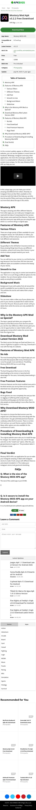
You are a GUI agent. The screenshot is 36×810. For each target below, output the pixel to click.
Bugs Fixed (10, 131)
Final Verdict (9, 142)
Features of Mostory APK (14, 86)
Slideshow (10, 104)
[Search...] (28, 1)
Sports (3, 681)
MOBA (3, 658)
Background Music (13, 101)
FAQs (7, 145)
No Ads (9, 121)
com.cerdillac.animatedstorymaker (24, 51)
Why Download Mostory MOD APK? (17, 134)
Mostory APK (9, 82)
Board (3, 639)
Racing (3, 670)
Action (3, 628)
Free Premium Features (15, 127)
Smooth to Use (12, 98)
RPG (2, 673)
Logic (3, 655)
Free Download (12, 124)
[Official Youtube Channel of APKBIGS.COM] (18, 796)
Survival (4, 689)
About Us (5, 805)
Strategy (4, 685)
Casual (3, 647)
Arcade (3, 636)
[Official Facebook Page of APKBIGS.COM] (7, 796)
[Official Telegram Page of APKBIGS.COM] (29, 796)
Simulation (4, 677)
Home (3, 8)
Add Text (10, 95)
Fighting (4, 651)
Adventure (4, 632)
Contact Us (18, 807)
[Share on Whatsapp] (24, 515)
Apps (8, 8)
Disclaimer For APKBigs (16, 805)
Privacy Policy (28, 805)
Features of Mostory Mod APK (15, 118)
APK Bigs (12, 23)
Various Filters (12, 89)
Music (3, 662)
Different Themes (13, 92)
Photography (15, 8)
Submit (5, 552)
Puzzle (3, 666)
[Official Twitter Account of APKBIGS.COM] (12, 796)
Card (2, 643)
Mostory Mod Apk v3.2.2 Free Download (11, 10)
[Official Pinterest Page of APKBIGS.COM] (23, 796)
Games (9, 624)
